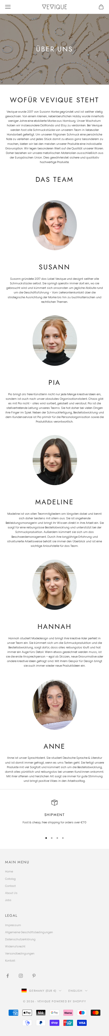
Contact (10, 886)
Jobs (8, 900)
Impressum (13, 925)
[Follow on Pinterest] (34, 975)
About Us (11, 893)
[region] (54, 814)
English (75, 991)
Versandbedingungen (19, 953)
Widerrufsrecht (15, 946)
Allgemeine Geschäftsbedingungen (29, 932)
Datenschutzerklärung (20, 939)
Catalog (10, 879)
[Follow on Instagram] (20, 975)
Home (9, 871)
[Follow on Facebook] (7, 975)
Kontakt (10, 961)
